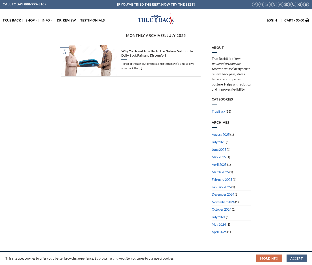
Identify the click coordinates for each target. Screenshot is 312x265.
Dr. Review (66, 20)
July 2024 (218, 217)
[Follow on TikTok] (268, 4)
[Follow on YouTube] (306, 4)
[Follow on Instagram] (261, 4)
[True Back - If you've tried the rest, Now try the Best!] (156, 18)
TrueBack (218, 111)
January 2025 (221, 187)
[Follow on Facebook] (255, 4)
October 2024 (221, 209)
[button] (272, 20)
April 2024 (219, 232)
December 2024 (223, 194)
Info (46, 20)
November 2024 (223, 202)
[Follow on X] (274, 4)
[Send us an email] (287, 4)
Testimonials (92, 20)
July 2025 (218, 142)
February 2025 (222, 179)
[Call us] (293, 4)
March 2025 (220, 172)
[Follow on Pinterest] (300, 4)
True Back (12, 20)
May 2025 (219, 157)
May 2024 (219, 224)
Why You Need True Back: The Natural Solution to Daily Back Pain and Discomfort (157, 53)
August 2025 (221, 134)
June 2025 (219, 149)
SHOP (30, 20)
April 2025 (219, 164)
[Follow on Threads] (280, 4)
